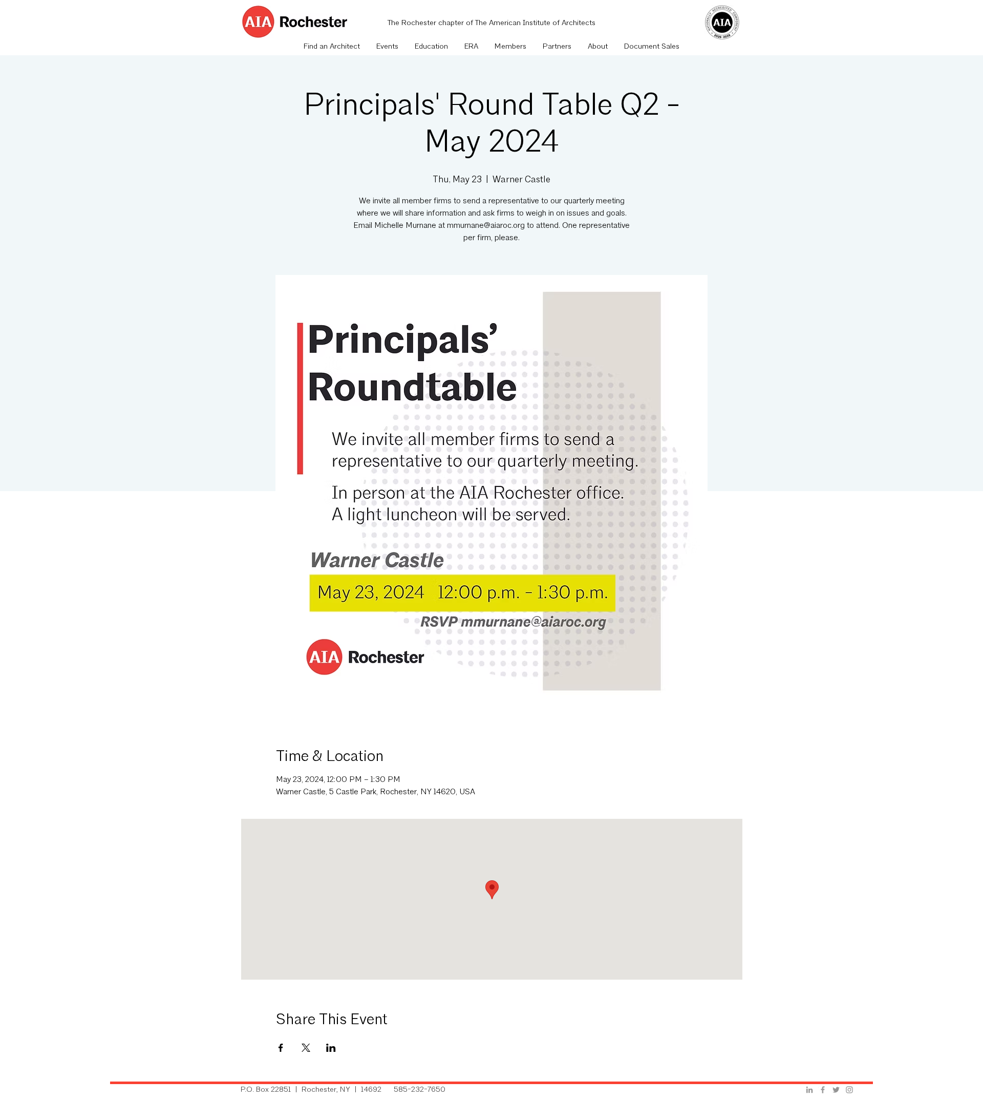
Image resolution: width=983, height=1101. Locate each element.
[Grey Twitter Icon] (836, 1089)
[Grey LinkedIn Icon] (809, 1089)
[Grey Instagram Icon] (849, 1089)
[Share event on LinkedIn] (331, 1048)
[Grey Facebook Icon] (822, 1089)
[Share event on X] (306, 1048)
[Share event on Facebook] (281, 1048)
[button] (387, 47)
